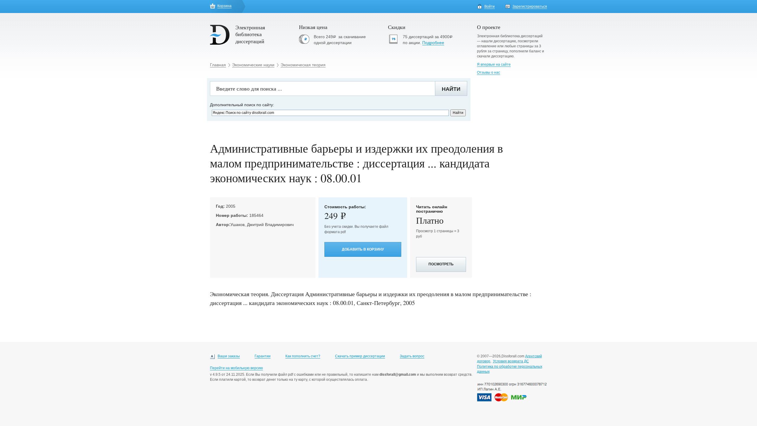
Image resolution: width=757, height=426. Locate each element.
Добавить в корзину (363, 249)
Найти (451, 89)
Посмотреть (441, 264)
